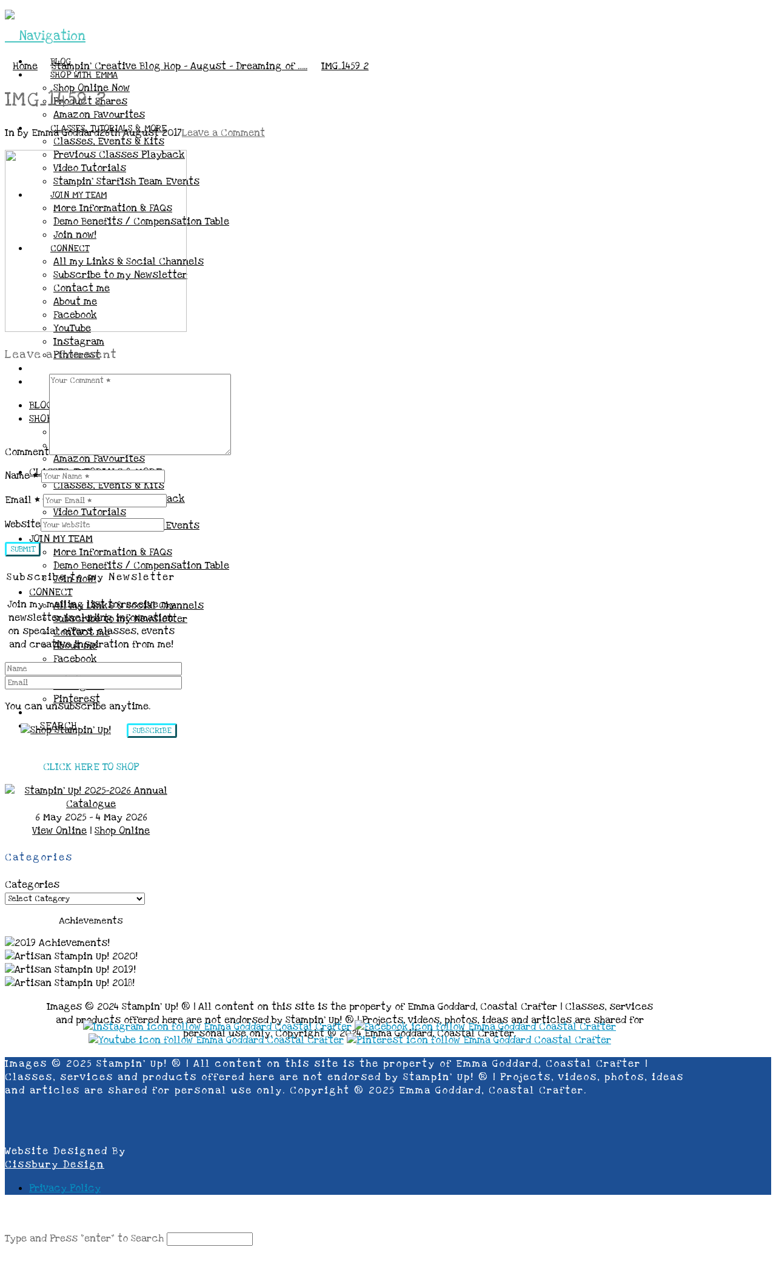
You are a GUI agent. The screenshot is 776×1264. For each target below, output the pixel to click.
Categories (32, 884)
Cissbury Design (54, 1164)
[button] (45, 36)
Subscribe (152, 730)
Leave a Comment (223, 133)
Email (22, 500)
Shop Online (122, 830)
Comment (27, 452)
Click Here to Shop (91, 767)
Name (21, 475)
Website (23, 524)
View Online (59, 830)
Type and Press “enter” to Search (84, 1238)
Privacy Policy (65, 1188)
